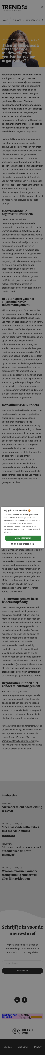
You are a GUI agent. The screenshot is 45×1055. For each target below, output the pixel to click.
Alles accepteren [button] (23, 538)
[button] (22, 544)
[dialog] (22, 527)
